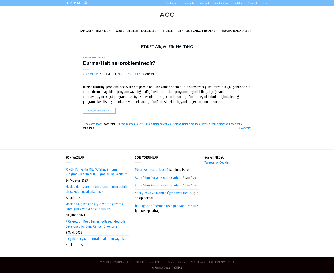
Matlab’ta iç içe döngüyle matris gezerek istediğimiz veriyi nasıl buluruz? (94, 206)
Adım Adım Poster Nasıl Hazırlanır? (159, 177)
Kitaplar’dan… (221, 2)
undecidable (236, 124)
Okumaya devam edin (99, 110)
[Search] (85, 3)
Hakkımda (103, 30)
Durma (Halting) (134, 124)
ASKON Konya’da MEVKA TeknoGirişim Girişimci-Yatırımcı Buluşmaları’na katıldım (96, 172)
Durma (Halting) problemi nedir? (119, 63)
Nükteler (237, 2)
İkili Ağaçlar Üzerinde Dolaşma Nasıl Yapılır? (166, 206)
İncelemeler (149, 30)
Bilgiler (132, 30)
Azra (194, 177)
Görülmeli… (188, 2)
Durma (121, 124)
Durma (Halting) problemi (158, 124)
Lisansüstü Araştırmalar (196, 30)
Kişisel (168, 30)
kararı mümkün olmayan (215, 124)
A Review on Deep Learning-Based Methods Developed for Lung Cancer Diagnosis (96, 224)
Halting (177, 124)
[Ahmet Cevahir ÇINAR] (167, 14)
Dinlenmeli (172, 2)
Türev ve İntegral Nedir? (151, 170)
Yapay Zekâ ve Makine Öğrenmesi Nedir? (163, 193)
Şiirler (265, 2)
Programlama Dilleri (236, 30)
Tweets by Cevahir (217, 163)
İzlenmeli (204, 2)
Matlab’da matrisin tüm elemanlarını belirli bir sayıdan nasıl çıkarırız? (96, 189)
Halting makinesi (191, 124)
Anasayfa (86, 30)
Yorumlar (245, 128)
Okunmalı (252, 2)
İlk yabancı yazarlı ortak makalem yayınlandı (97, 239)
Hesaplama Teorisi (95, 57)
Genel (120, 30)
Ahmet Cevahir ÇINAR (129, 74)
